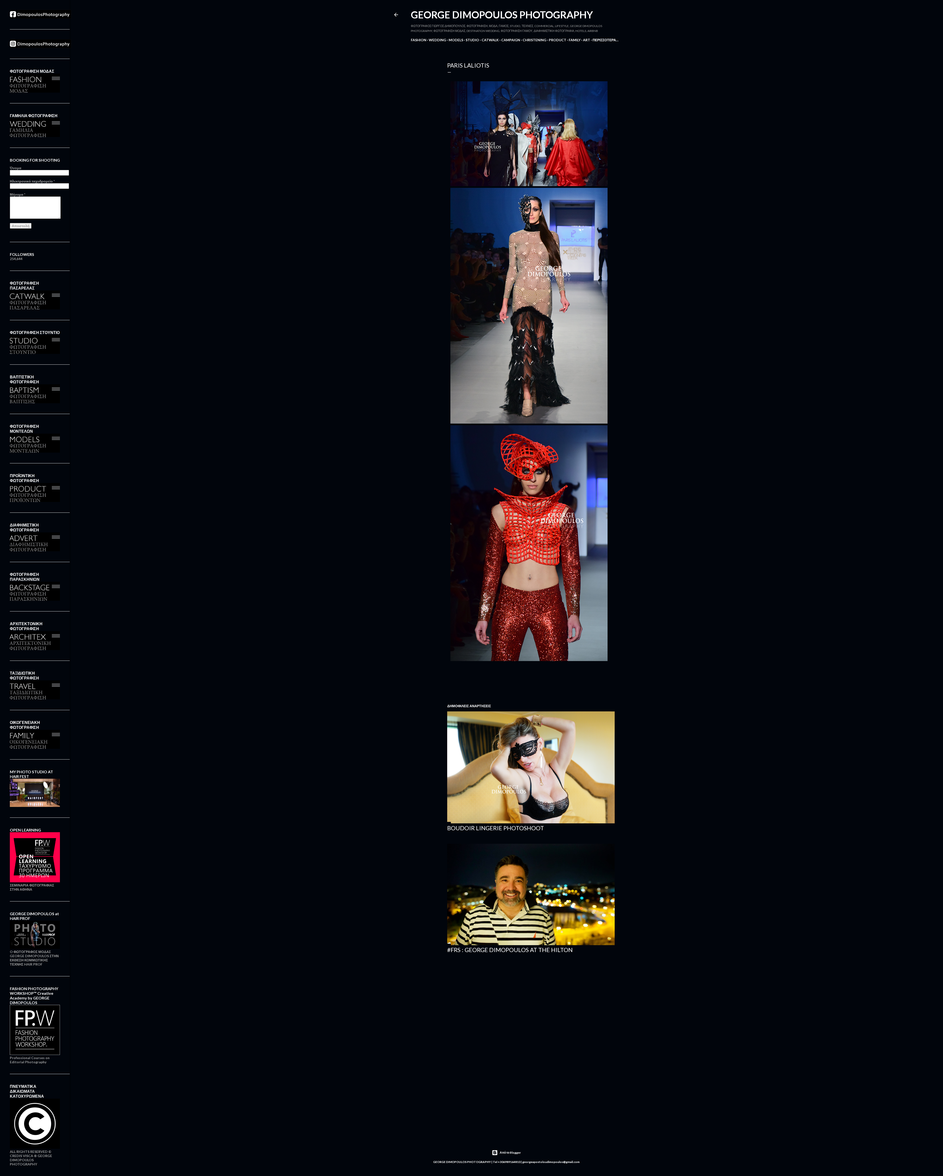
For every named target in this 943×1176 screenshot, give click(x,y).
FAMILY (575, 40)
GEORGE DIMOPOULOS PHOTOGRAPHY (502, 15)
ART (586, 40)
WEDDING (437, 40)
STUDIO (472, 40)
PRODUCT (557, 40)
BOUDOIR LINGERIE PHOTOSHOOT (495, 827)
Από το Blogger (510, 1152)
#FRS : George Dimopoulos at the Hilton (510, 949)
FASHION (418, 40)
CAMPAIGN (510, 40)
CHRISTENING (534, 40)
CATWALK (490, 40)
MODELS (456, 40)
